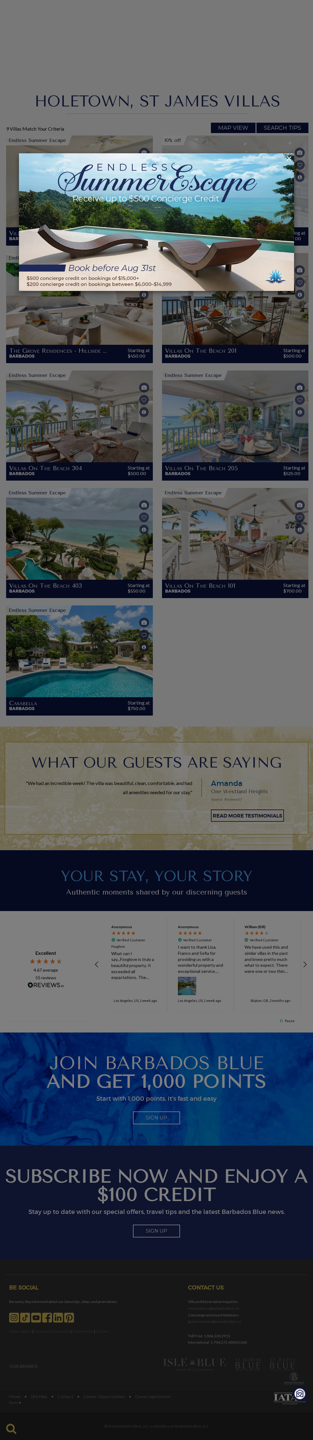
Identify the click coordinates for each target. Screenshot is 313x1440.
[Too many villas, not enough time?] (300, 1394)
